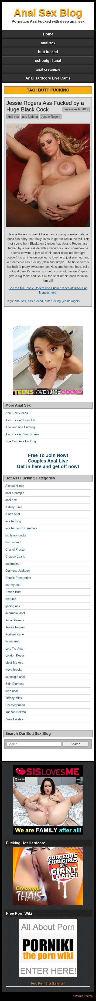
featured (10, 599)
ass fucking (30, 116)
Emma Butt (13, 592)
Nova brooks (13, 669)
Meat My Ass (14, 662)
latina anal (12, 641)
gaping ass (12, 606)
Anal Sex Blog (48, 12)
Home (48, 34)
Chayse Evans (15, 556)
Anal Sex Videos (16, 413)
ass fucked (35, 301)
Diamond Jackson (17, 570)
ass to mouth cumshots (21, 528)
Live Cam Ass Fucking (20, 441)
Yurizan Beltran (15, 712)
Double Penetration (18, 578)
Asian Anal (12, 514)
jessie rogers (71, 301)
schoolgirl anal (48, 61)
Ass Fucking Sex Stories (22, 434)
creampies (12, 563)
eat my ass (13, 585)
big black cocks (16, 535)
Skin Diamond (14, 683)
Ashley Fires (13, 507)
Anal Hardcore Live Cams (48, 78)
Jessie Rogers (50, 116)
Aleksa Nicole (14, 486)
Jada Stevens (14, 620)
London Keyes (15, 655)
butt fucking (53, 301)
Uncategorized (15, 705)
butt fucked (48, 52)
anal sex (48, 43)
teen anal (11, 691)
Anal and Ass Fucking (20, 427)
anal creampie (48, 69)
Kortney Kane (14, 634)
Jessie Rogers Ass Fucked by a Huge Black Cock (45, 106)
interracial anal (15, 613)
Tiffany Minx (13, 698)
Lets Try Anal (14, 648)
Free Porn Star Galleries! (48, 983)
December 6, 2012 (75, 109)
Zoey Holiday (14, 719)
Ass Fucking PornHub (20, 420)
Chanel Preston (15, 549)
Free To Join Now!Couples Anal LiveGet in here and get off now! (48, 461)
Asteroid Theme (83, 996)
